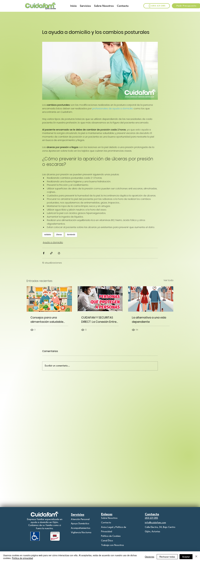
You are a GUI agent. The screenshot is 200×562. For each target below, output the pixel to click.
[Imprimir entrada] (59, 253)
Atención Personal (80, 519)
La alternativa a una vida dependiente (149, 320)
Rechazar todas (167, 556)
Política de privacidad (22, 558)
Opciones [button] (149, 556)
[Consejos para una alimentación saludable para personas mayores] (49, 299)
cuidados (47, 234)
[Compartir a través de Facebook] (43, 253)
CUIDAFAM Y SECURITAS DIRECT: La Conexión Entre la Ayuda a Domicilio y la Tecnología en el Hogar (98, 320)
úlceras (59, 234)
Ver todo (168, 280)
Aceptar (186, 556)
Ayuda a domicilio (53, 242)
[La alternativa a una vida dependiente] (150, 299)
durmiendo (71, 234)
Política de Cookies (111, 536)
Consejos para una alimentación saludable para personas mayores (47, 320)
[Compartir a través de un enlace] (51, 253)
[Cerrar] (196, 556)
